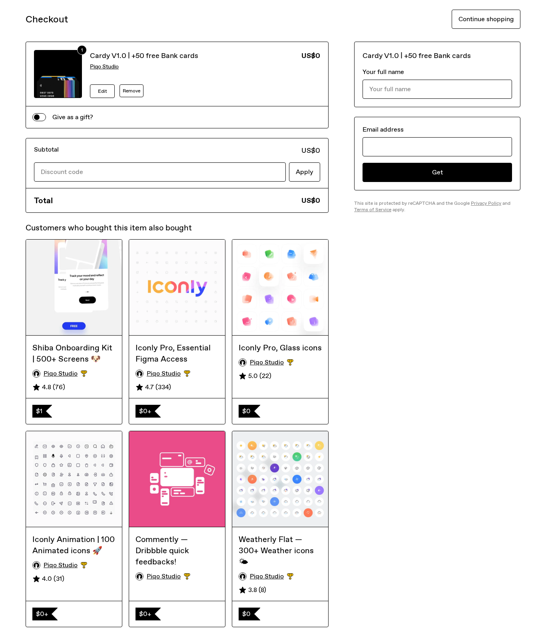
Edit (102, 91)
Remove (131, 91)
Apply (304, 172)
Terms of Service (372, 209)
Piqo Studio (104, 66)
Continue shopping (486, 19)
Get (437, 172)
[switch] (39, 117)
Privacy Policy (486, 203)
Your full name (383, 72)
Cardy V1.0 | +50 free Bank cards (144, 55)
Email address (383, 129)
